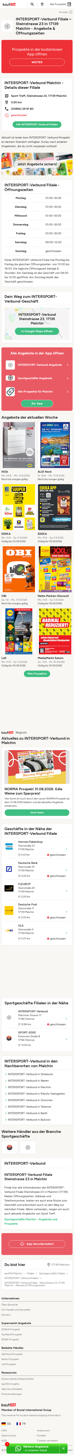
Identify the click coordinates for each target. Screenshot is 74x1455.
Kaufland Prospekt (11, 1334)
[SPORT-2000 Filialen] (9, 1147)
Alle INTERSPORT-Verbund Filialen (37, 124)
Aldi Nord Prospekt (11, 1354)
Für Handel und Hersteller (16, 1309)
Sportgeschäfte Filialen (52, 1273)
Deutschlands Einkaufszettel (17, 1378)
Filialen (30, 1273)
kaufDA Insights (10, 1383)
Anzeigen (63, 12)
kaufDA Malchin (13, 1273)
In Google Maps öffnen (37, 331)
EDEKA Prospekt (10, 1329)
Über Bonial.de (9, 1304)
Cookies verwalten (47, 1440)
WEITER (37, 62)
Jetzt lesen (37, 812)
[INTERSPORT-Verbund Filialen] (28, 1147)
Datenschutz (8, 1435)
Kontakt (41, 1435)
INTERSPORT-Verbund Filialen (21, 1278)
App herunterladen (11, 1389)
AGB (4, 1440)
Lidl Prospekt (8, 1364)
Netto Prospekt (10, 1359)
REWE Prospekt (10, 1339)
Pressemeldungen (11, 1394)
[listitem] (18, 451)
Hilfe (4, 1430)
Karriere (5, 1314)
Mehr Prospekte (37, 673)
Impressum (43, 1430)
